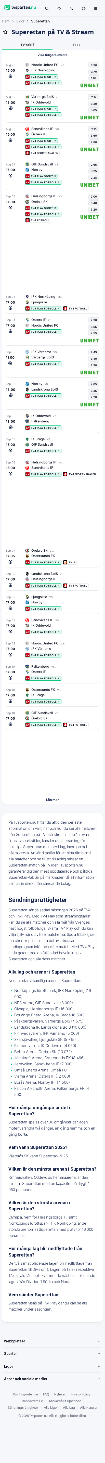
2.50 (94, 365)
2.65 (94, 164)
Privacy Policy (80, 1394)
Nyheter (59, 1394)
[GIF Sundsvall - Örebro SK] (52, 719)
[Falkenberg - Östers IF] (52, 672)
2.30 (94, 320)
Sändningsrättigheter (23, 1407)
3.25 (94, 171)
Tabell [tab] (78, 45)
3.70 (94, 71)
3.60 (94, 135)
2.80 (94, 142)
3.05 (94, 110)
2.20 (94, 397)
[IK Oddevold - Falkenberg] (52, 422)
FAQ (46, 1394)
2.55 (94, 333)
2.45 (94, 352)
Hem (6, 21)
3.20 (94, 209)
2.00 (94, 196)
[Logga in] (71, 8)
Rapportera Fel (33, 1401)
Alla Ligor (51, 1407)
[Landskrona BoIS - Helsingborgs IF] (52, 579)
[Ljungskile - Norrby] (52, 603)
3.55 (94, 327)
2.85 (94, 384)
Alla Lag (69, 1407)
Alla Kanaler (88, 1407)
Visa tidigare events (52, 55)
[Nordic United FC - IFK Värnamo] (52, 649)
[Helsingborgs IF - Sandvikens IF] (52, 468)
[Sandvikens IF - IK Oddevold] (52, 626)
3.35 (94, 391)
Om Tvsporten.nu (25, 1394)
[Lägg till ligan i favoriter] (5, 32)
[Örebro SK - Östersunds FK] (52, 556)
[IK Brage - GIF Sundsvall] (52, 445)
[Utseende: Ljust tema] (84, 8)
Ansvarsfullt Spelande (65, 1401)
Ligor (20, 21)
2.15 (94, 129)
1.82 (94, 78)
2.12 (94, 97)
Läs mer (52, 800)
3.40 (94, 203)
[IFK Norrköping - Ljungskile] (52, 302)
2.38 (94, 177)
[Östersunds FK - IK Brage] (52, 695)
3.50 (94, 65)
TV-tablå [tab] (27, 45)
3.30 (94, 104)
